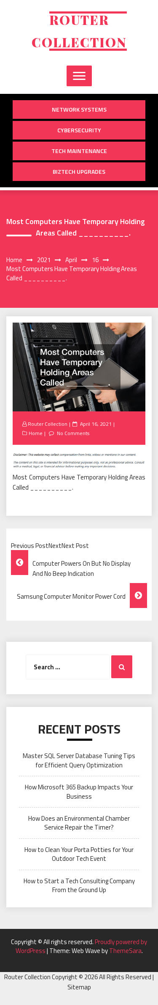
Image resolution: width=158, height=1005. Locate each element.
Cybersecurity (79, 130)
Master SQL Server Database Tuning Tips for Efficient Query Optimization (79, 760)
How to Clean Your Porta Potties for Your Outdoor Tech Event (79, 854)
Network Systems (79, 109)
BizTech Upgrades (79, 171)
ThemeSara (125, 951)
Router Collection (47, 424)
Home (36, 433)
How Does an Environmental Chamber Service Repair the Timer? (79, 822)
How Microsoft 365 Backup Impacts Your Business (79, 791)
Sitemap (79, 987)
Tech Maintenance (79, 150)
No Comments (73, 433)
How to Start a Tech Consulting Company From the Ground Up (79, 885)
